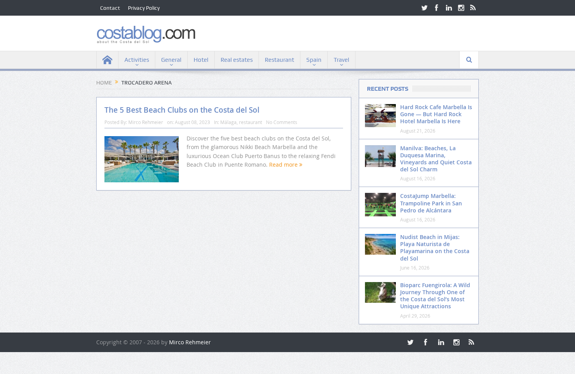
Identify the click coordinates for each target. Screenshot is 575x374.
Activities (136, 59)
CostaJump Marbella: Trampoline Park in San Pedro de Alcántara (431, 203)
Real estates (237, 59)
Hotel (201, 59)
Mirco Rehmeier (145, 122)
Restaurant (279, 59)
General (171, 59)
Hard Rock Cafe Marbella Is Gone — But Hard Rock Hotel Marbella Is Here (436, 114)
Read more (284, 164)
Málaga (228, 122)
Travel (341, 59)
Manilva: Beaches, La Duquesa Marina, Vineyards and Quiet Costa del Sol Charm (436, 158)
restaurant (250, 122)
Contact (110, 8)
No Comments (281, 122)
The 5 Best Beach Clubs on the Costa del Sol (181, 110)
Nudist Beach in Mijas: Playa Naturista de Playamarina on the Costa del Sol (434, 247)
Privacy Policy (144, 8)
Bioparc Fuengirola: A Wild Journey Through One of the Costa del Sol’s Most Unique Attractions (435, 295)
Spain (314, 59)
